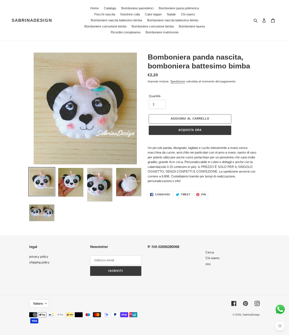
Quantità (154, 96)
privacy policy (38, 256)
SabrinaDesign (32, 20)
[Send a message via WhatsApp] (280, 309)
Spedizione (177, 81)
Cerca (209, 252)
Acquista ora (190, 130)
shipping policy (39, 262)
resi (208, 264)
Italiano (38, 303)
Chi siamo (212, 258)
